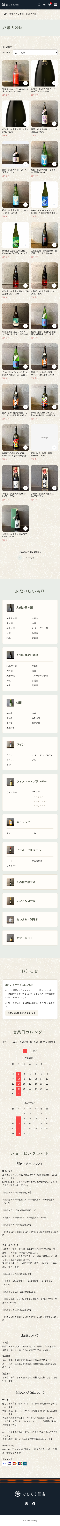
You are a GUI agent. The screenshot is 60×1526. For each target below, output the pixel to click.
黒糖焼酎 (11, 728)
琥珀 (34, 760)
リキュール (12, 866)
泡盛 (34, 713)
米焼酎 (10, 723)
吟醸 (9, 633)
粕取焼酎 (36, 718)
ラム (34, 833)
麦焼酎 (10, 718)
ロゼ (9, 765)
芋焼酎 (10, 713)
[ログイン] (44, 5)
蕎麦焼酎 (36, 723)
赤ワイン (11, 755)
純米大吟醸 (12, 618)
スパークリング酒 (40, 628)
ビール (10, 861)
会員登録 (34, 1003)
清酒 (34, 623)
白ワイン (11, 760)
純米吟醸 (11, 628)
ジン (9, 833)
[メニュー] (55, 5)
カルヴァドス (39, 806)
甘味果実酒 (37, 861)
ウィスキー (12, 792)
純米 (9, 638)
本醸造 (35, 618)
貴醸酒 (35, 638)
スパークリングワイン (42, 755)
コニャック (38, 797)
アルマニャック (40, 801)
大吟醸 (10, 623)
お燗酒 (35, 633)
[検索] (39, 5)
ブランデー (37, 792)
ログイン (43, 1003)
